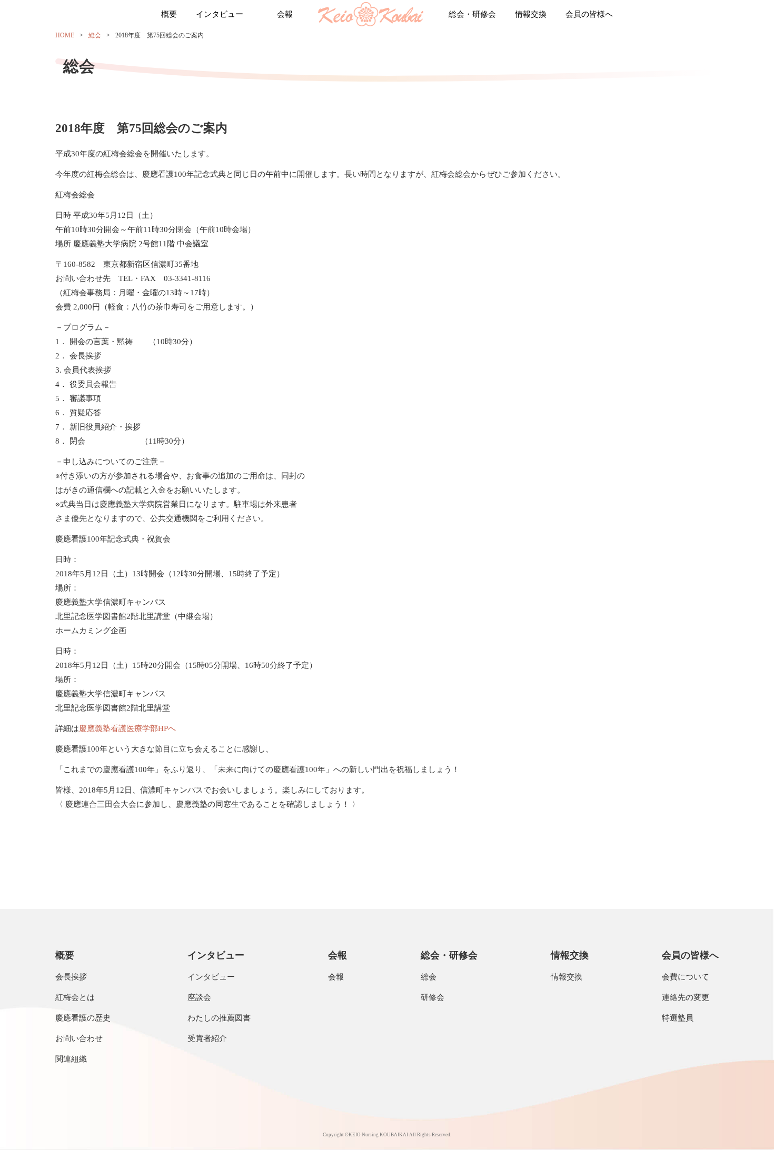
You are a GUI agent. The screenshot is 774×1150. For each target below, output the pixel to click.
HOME (64, 35)
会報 (285, 14)
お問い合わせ (79, 1038)
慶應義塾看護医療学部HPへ (127, 728)
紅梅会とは (75, 997)
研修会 (432, 997)
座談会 (199, 997)
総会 (94, 35)
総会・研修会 (472, 14)
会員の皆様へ (589, 14)
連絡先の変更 (685, 997)
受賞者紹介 (207, 1038)
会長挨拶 (71, 977)
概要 (169, 14)
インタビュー (219, 14)
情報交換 (531, 14)
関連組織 (71, 1059)
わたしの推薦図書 (219, 1018)
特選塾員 (677, 1018)
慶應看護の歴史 (83, 1018)
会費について (685, 977)
